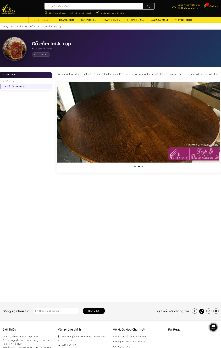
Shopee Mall (135, 19)
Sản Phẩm (87, 19)
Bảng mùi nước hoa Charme (130, 341)
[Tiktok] (201, 311)
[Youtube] (216, 311)
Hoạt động (110, 19)
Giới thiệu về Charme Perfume (131, 336)
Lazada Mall (159, 19)
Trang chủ (66, 19)
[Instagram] (208, 311)
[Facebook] (194, 311)
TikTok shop (184, 19)
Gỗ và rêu (10, 81)
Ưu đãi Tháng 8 (41, 19)
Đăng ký (93, 310)
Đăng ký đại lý (122, 346)
